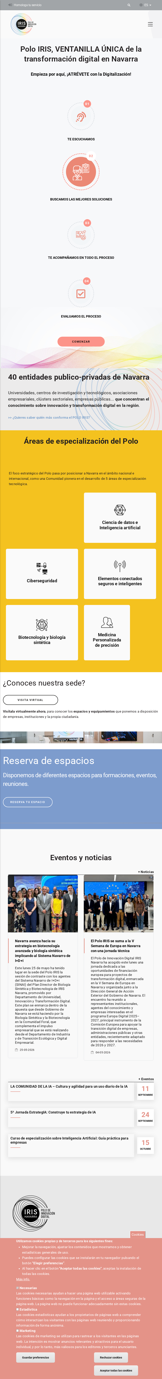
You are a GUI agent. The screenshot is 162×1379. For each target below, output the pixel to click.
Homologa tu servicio (27, 5)
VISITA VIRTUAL (30, 700)
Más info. (23, 1279)
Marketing (28, 1331)
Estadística (28, 1309)
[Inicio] (23, 24)
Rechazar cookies (111, 1357)
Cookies (138, 1234)
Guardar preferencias (35, 1357)
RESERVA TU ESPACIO (27, 802)
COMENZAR (81, 341)
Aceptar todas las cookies (116, 1370)
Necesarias (28, 1288)
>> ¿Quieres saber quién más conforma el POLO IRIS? (49, 417)
